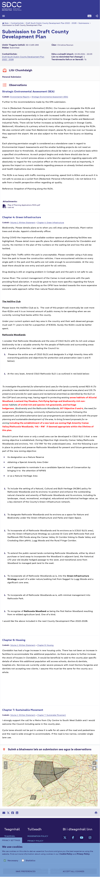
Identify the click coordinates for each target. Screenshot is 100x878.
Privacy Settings (11, 840)
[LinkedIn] (17, 813)
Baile (7, 23)
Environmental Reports (20, 97)
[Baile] (50, 6)
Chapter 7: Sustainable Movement (22, 709)
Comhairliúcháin (17, 23)
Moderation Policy (37, 836)
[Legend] (94, 768)
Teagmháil (9, 836)
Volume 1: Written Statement (22, 222)
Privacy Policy (35, 841)
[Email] (3, 813)
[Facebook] (12, 813)
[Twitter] (8, 813)
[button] (89, 16)
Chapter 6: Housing (13, 639)
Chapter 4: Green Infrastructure (21, 217)
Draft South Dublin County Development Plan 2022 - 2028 (51, 23)
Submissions (84, 23)
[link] (65, 837)
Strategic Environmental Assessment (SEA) (28, 91)
